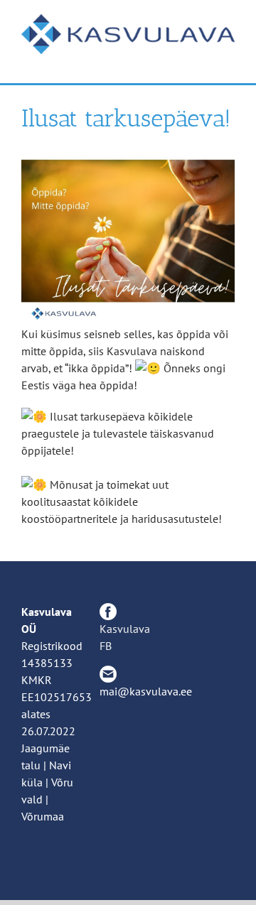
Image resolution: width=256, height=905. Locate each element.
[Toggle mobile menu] (229, 61)
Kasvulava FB (125, 637)
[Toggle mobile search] (203, 61)
